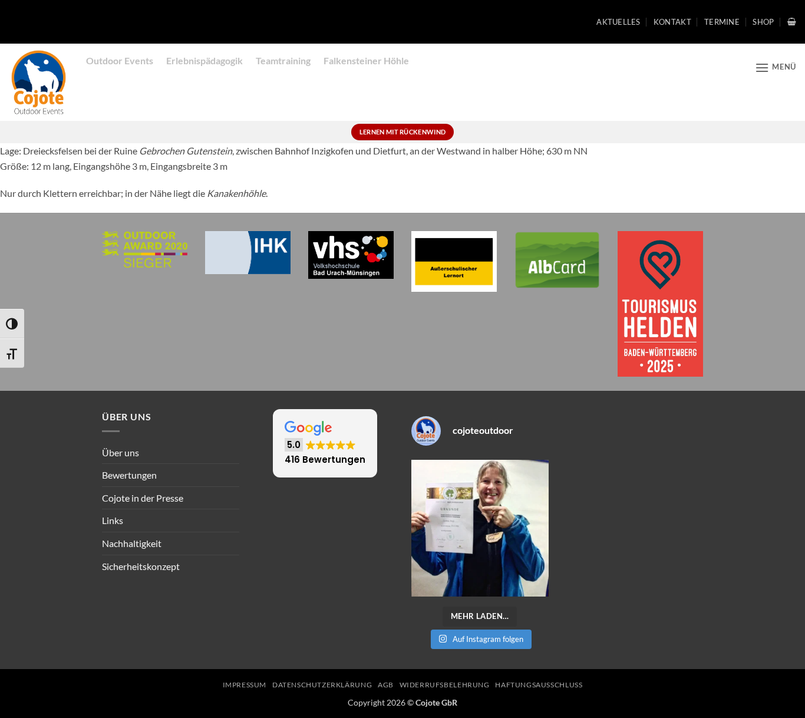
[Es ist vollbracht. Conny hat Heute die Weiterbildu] (480, 528)
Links (112, 520)
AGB (386, 684)
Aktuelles (618, 22)
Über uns (120, 452)
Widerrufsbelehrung (445, 684)
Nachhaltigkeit (131, 543)
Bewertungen (129, 474)
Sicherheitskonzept (141, 566)
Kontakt (672, 22)
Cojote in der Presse (142, 497)
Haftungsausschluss (538, 684)
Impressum (245, 684)
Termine (722, 22)
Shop (763, 22)
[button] (791, 21)
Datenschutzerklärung (322, 684)
